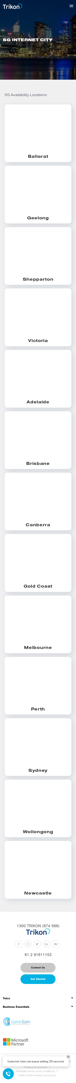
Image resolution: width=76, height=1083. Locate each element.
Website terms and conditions (35, 1071)
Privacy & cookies (35, 1067)
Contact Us (38, 967)
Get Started (38, 979)
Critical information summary (37, 1075)
